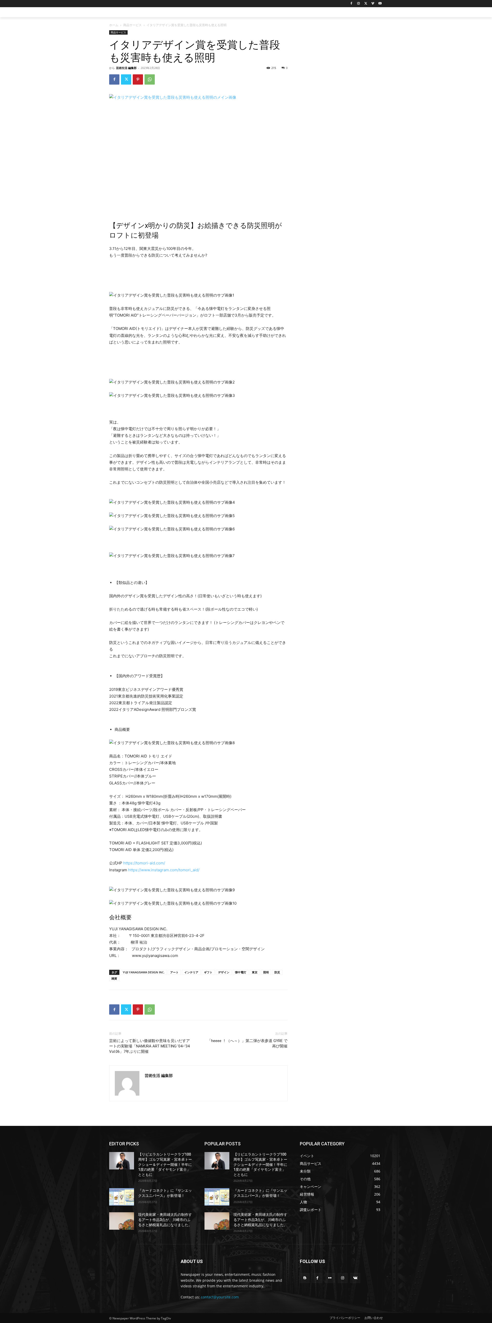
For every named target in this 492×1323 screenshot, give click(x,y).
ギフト (208, 972)
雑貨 (114, 978)
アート (174, 972)
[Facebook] (351, 4)
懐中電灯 (240, 972)
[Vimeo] (373, 4)
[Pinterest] (138, 79)
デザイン (223, 972)
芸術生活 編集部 (126, 68)
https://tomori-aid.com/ (144, 863)
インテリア (191, 972)
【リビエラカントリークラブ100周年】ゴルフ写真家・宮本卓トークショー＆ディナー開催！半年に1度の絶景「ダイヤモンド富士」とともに (165, 1164)
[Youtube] (380, 4)
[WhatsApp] (150, 79)
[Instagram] (359, 4)
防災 (277, 972)
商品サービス (132, 25)
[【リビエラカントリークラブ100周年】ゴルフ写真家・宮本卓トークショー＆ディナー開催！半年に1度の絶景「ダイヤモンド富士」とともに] (121, 1160)
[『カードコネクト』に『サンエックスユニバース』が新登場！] (121, 1197)
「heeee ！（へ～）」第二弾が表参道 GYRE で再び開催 (247, 1043)
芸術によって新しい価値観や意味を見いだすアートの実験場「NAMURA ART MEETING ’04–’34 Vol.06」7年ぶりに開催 (149, 1046)
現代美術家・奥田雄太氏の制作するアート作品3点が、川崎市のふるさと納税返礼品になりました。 (165, 1220)
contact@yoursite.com (220, 1297)
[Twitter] (366, 4)
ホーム (113, 25)
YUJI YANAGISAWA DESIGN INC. (144, 972)
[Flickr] (330, 1278)
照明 (266, 972)
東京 (255, 972)
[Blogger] (305, 1278)
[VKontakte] (355, 1278)
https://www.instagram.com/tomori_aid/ (163, 869)
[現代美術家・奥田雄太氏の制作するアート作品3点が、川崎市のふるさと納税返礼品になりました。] (121, 1221)
